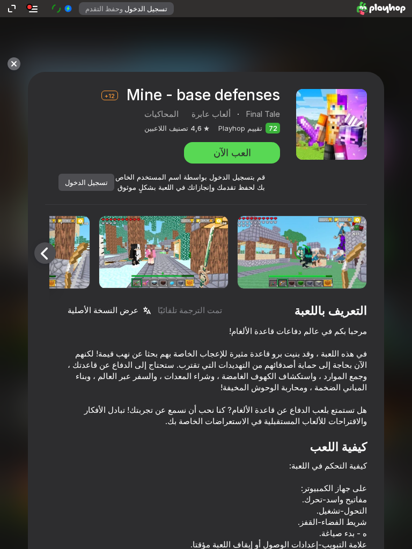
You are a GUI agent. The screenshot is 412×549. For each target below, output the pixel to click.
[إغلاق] (14, 63)
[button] (61, 8)
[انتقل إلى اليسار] (45, 253)
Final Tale (263, 114)
